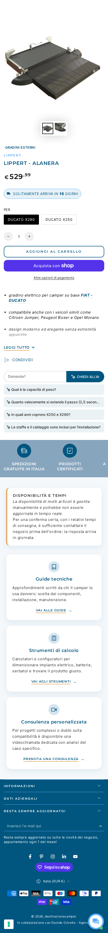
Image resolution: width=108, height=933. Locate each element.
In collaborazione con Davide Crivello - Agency (54, 922)
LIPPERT (12, 155)
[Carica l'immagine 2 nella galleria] (60, 128)
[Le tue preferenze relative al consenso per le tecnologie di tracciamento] (9, 924)
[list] (54, 459)
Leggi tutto (17, 347)
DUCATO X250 (59, 221)
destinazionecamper (60, 916)
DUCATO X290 (21, 221)
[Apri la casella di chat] (96, 921)
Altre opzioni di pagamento (54, 277)
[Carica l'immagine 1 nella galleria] (47, 128)
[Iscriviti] (101, 826)
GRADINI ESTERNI (20, 147)
